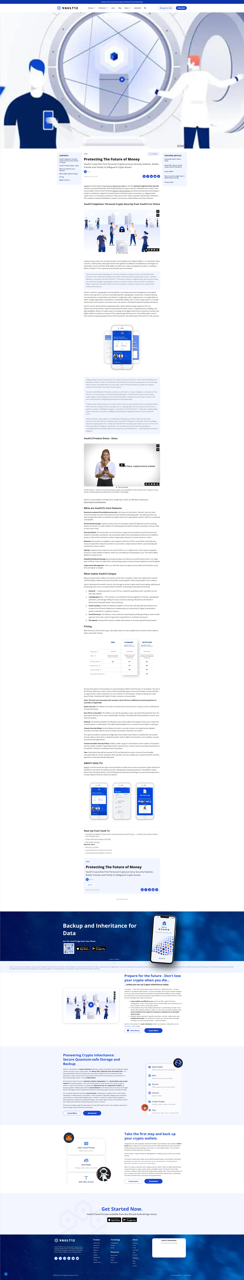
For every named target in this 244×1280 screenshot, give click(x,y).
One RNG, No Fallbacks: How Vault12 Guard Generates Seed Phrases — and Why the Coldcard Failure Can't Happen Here (121, 835)
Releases (95, 1250)
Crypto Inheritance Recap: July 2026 (98, 839)
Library (112, 1248)
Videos (112, 1260)
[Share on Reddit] (155, 176)
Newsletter (137, 8)
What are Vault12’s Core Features (67, 169)
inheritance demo (130, 1026)
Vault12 (89, 172)
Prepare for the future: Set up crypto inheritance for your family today (122, 2)
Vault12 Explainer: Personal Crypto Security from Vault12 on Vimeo (68, 160)
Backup (91, 8)
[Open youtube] (77, 1258)
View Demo (135, 1030)
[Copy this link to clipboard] (158, 176)
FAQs (134, 1252)
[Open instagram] (64, 1258)
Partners (135, 1255)
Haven (95, 1252)
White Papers (114, 1255)
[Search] (145, 7)
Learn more (133, 1181)
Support (95, 1255)
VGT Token (135, 1250)
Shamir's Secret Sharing (121, 191)
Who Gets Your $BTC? (92, 847)
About (127, 8)
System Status (97, 1262)
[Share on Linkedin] (151, 176)
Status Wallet (169, 171)
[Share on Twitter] (144, 176)
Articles (113, 1257)
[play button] (122, 80)
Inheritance (102, 8)
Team (134, 1245)
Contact (135, 1266)
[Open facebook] (56, 1258)
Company (135, 1243)
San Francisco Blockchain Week (114, 186)
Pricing (61, 177)
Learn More (153, 1030)
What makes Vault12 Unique (68, 174)
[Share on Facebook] (147, 176)
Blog (119, 8)
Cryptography (114, 1243)
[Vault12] (67, 8)
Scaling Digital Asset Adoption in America (98, 853)
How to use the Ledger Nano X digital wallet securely (175, 177)
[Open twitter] (60, 1258)
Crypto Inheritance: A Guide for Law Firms (98, 850)
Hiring (134, 1248)
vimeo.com (182, 146)
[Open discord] (73, 1258)
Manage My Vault (166, 8)
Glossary (155, 154)
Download (181, 8)
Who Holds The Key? (92, 842)
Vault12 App (96, 1243)
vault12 (90, 885)
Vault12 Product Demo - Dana (69, 166)
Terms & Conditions (176, 1275)
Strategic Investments (136, 1258)
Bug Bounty (96, 1257)
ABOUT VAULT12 (64, 180)
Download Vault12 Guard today (173, 160)
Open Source (114, 1262)
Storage (113, 1245)
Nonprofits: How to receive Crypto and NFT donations (173, 166)
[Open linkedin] (69, 1258)
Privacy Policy (169, 182)
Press (134, 1263)
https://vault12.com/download (95, 502)
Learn (113, 8)
